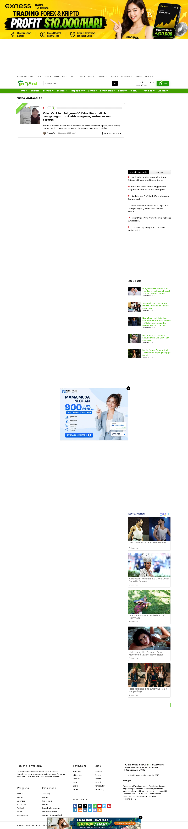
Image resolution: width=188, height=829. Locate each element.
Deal (75, 782)
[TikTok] (85, 806)
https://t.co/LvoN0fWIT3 (134, 770)
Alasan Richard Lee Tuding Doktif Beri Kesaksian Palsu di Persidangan (155, 306)
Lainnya (145, 357)
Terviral (47, 90)
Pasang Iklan (22, 815)
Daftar (20, 797)
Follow (133, 90)
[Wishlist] (151, 83)
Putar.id (136, 791)
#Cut (154, 765)
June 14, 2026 (153, 775)
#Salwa (160, 765)
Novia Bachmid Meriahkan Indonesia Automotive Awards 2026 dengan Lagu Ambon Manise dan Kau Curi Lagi (156, 322)
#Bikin (127, 767)
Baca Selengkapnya (112, 133)
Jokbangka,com (129, 799)
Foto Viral (77, 771)
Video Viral (149, 76)
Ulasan (162, 90)
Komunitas (125, 76)
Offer (75, 789)
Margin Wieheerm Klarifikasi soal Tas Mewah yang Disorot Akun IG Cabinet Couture (156, 291)
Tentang (46, 794)
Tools (81, 76)
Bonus (91, 90)
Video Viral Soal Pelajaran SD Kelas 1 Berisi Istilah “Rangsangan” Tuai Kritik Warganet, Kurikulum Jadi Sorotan (77, 116)
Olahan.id (162, 791)
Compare (21, 804)
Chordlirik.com (155, 794)
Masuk (20, 794)
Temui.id (144, 791)
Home (22, 90)
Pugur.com (127, 789)
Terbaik (61, 90)
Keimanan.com (129, 794)
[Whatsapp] (95, 806)
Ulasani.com (142, 794)
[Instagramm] (90, 806)
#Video (127, 765)
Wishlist (20, 808)
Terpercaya (100, 789)
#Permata (143, 765)
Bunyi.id (153, 791)
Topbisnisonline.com (157, 786)
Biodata (138, 76)
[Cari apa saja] (115, 83)
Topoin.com (128, 786)
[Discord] (95, 810)
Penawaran (106, 90)
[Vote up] (53, 108)
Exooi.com (158, 789)
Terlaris (98, 778)
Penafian (46, 804)
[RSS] (99, 810)
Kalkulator (101, 76)
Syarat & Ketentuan (51, 808)
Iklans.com (127, 791)
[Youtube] (99, 806)
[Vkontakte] (85, 810)
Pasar (121, 90)
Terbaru (35, 90)
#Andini (134, 765)
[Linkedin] (75, 810)
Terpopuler (77, 90)
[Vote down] (49, 108)
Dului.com (127, 796)
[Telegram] (90, 810)
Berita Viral (146, 295)
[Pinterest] (109, 806)
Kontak (45, 797)
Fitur (37, 76)
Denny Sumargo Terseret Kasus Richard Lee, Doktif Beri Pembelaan (155, 338)
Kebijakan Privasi (49, 811)
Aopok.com (138, 789)
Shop (19, 811)
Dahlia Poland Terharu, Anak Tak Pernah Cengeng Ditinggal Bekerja (156, 352)
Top (71, 76)
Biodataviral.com (141, 796)
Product (76, 778)
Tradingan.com (140, 786)
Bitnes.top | (154, 796)
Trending (147, 90)
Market (113, 76)
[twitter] (80, 806)
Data (90, 76)
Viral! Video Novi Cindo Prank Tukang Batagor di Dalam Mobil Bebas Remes (147, 178)
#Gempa (135, 767)
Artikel (47, 76)
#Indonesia (153, 767)
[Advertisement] (94, 56)
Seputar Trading (60, 76)
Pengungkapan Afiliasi (52, 815)
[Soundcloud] (80, 810)
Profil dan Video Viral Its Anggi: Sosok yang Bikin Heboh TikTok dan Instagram (147, 188)
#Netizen (144, 767)
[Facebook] (75, 806)
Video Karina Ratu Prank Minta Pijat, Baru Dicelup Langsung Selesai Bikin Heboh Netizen (148, 208)
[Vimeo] (104, 806)
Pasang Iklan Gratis (25, 76)
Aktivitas (21, 801)
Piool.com (149, 789)
